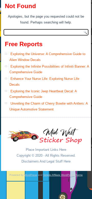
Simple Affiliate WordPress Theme (63, 174)
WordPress (30, 174)
